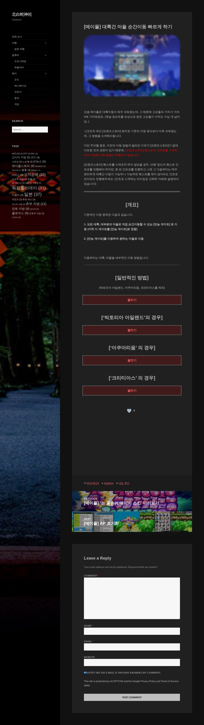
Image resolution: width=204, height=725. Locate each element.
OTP (26, 154)
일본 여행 (19, 49)
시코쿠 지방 (19, 179)
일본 (33, 194)
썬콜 (31, 179)
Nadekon (109, 483)
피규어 (16, 217)
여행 (14, 43)
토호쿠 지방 (36, 213)
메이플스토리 (23, 166)
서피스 (17, 175)
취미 (14, 73)
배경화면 (40, 166)
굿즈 (16, 79)
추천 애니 (29, 199)
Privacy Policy (148, 681)
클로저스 (20, 213)
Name (88, 625)
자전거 (18, 92)
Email (88, 641)
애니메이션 (20, 86)
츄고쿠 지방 (18, 204)
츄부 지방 (36, 204)
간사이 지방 (21, 157)
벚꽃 (26, 170)
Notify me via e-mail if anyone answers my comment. (123, 672)
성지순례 (35, 174)
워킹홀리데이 (29, 187)
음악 (16, 98)
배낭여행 (16, 170)
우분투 (36, 183)
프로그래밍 (20, 61)
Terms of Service (170, 681)
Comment (91, 575)
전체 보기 (17, 36)
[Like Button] (129, 410)
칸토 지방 (20, 208)
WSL (34, 154)
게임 (16, 104)
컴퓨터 (15, 55)
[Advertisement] (132, 442)
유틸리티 (19, 67)
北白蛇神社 (22, 14)
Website (89, 657)
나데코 (17, 161)
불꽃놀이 (35, 170)
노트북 (28, 161)
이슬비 (17, 195)
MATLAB (17, 154)
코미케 (34, 209)
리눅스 (39, 161)
